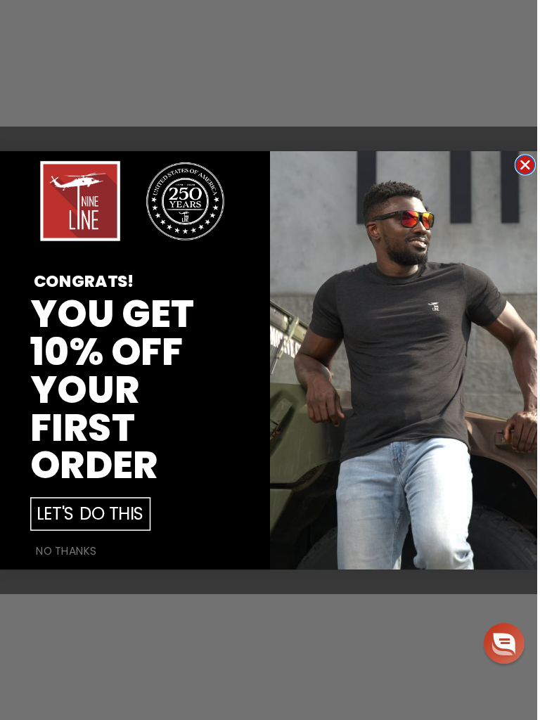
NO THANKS (66, 550)
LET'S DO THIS (90, 513)
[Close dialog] (524, 164)
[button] (504, 643)
